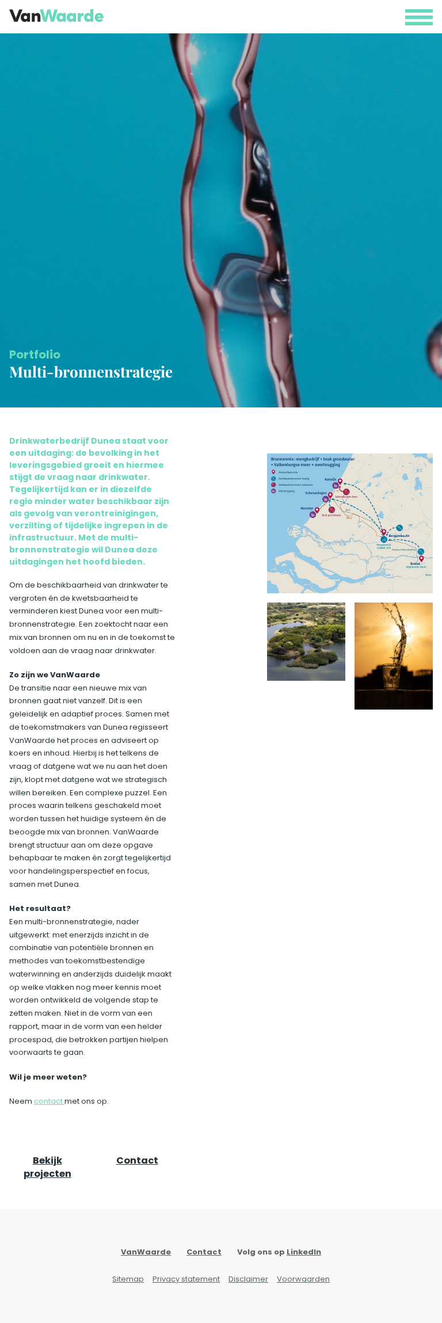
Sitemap (128, 1279)
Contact (137, 1160)
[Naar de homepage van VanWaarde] (56, 15)
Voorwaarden (303, 1279)
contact (49, 1101)
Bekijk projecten (47, 1167)
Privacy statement (186, 1279)
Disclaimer (248, 1279)
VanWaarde (146, 1251)
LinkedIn (304, 1251)
